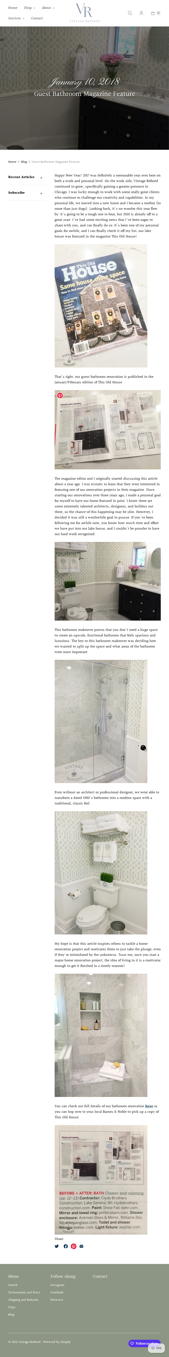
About (46, 8)
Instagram (57, 1285)
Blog (24, 162)
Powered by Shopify (57, 1342)
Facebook (56, 1292)
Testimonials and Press (24, 1292)
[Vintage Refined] (84, 13)
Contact (37, 18)
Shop (28, 8)
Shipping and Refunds (23, 1300)
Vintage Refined (30, 1342)
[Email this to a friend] (81, 1246)
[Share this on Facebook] (65, 1246)
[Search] (130, 13)
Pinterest (56, 1300)
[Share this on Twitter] (58, 1246)
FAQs (11, 1307)
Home (12, 8)
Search (13, 1285)
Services (14, 18)
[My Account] (141, 13)
